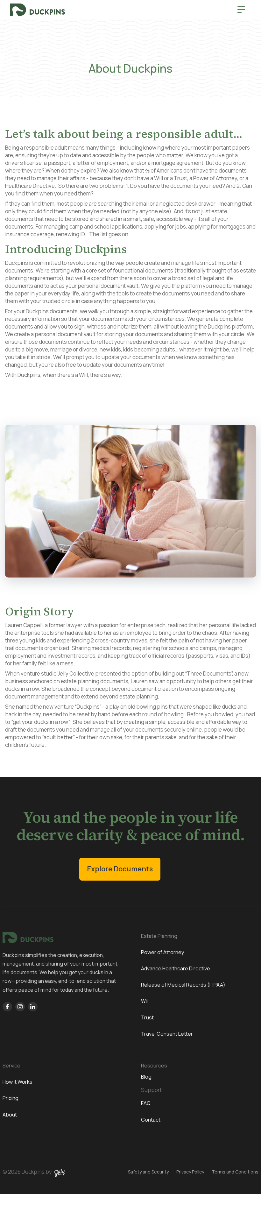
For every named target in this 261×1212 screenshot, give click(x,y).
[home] (37, 10)
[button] (241, 9)
